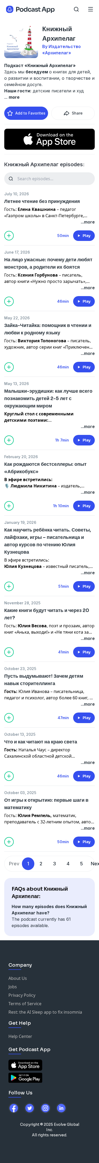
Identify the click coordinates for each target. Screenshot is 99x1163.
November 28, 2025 (22, 603)
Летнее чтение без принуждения (42, 201)
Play (87, 235)
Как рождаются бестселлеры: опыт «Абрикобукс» (45, 467)
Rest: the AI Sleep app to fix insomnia (45, 1012)
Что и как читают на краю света (40, 742)
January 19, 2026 (20, 522)
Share (77, 113)
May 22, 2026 (17, 318)
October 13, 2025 (19, 734)
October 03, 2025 (20, 792)
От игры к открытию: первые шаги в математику (46, 803)
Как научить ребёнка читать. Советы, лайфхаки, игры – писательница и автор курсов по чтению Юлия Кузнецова (47, 541)
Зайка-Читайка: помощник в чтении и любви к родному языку (47, 329)
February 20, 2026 (21, 456)
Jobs (12, 987)
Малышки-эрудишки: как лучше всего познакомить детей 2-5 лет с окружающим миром (48, 398)
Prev (14, 863)
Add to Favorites (30, 113)
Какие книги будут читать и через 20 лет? (46, 614)
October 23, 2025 (20, 668)
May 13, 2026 (16, 383)
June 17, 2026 (17, 252)
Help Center (20, 1036)
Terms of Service (24, 1004)
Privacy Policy (21, 995)
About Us (17, 978)
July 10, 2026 (16, 194)
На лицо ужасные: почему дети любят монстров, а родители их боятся (48, 263)
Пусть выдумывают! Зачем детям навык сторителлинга (43, 679)
